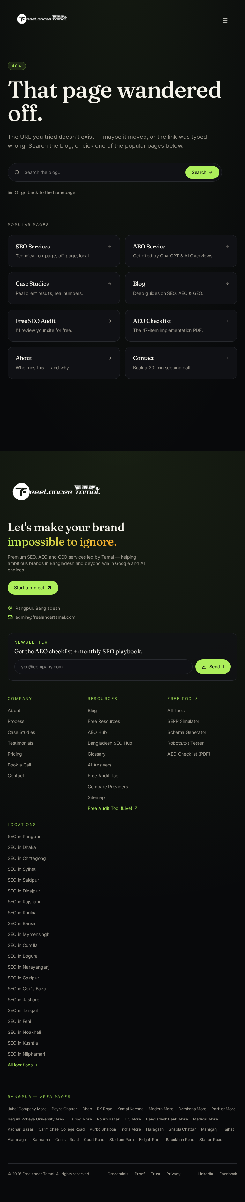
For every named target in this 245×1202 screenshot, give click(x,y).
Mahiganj (209, 1129)
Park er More (223, 1108)
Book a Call (19, 764)
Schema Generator (186, 732)
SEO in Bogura (23, 956)
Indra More (131, 1129)
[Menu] (225, 20)
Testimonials (20, 743)
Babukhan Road (180, 1139)
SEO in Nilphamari (26, 1054)
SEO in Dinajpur (24, 890)
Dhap (87, 1108)
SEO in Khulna (22, 912)
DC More (133, 1119)
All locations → (23, 1064)
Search (199, 172)
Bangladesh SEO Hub (110, 743)
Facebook (228, 1173)
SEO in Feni (19, 1021)
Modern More (161, 1108)
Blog (92, 710)
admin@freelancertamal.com (45, 617)
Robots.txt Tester (185, 743)
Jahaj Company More (27, 1108)
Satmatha (41, 1139)
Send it (216, 666)
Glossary (97, 754)
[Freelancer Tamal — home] (41, 20)
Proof (140, 1173)
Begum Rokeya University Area (36, 1119)
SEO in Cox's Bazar (28, 988)
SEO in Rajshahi (24, 901)
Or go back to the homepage (45, 192)
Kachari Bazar (20, 1129)
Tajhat (228, 1129)
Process (16, 721)
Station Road (210, 1139)
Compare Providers (108, 786)
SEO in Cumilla (23, 945)
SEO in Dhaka (22, 847)
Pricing (15, 754)
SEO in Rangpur (24, 836)
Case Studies (21, 732)
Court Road (94, 1139)
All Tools (176, 710)
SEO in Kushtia (23, 1043)
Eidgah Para (150, 1139)
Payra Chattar (64, 1108)
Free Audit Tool (103, 775)
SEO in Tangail (23, 1010)
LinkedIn (205, 1173)
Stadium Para (121, 1139)
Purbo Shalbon (103, 1129)
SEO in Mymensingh (28, 934)
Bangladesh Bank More (167, 1119)
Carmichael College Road (62, 1129)
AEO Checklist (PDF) (188, 754)
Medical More (205, 1119)
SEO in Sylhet (22, 869)
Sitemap (96, 797)
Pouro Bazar (108, 1119)
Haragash (155, 1129)
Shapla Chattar (182, 1129)
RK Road (104, 1108)
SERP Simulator (183, 721)
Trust (155, 1173)
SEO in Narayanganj (28, 967)
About (14, 710)
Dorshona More (192, 1108)
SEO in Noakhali (24, 1032)
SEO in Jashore (23, 999)
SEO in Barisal (22, 923)
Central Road (67, 1139)
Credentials (118, 1173)
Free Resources (104, 721)
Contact (16, 775)
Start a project (29, 587)
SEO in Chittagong (27, 858)
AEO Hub (97, 732)
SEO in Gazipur (23, 977)
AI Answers (99, 764)
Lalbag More (80, 1119)
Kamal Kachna (130, 1108)
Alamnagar (17, 1139)
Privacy (174, 1173)
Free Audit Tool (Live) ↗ (113, 808)
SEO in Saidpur (23, 880)
